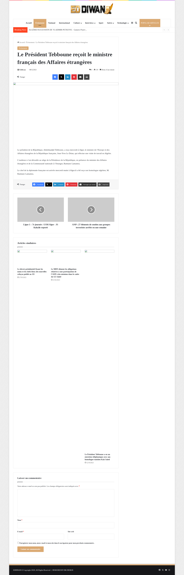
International (64, 23)
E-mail (20, 532)
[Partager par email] (80, 77)
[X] (61, 77)
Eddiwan (22, 70)
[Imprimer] (86, 77)
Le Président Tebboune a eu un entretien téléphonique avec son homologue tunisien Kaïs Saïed (97, 457)
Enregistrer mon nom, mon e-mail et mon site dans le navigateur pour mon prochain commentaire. (57, 543)
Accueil (29, 23)
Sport (101, 23)
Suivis (109, 23)
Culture (77, 23)
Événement (39, 23)
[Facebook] (55, 77)
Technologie (122, 23)
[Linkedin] (67, 77)
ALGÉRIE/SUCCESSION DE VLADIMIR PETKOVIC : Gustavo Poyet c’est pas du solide (64, 30)
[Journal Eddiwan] (92, 9)
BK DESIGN (68, 570)
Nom (19, 520)
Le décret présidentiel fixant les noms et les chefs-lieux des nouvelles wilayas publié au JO (31, 271)
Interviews (89, 23)
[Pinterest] (74, 77)
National (51, 23)
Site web (71, 532)
